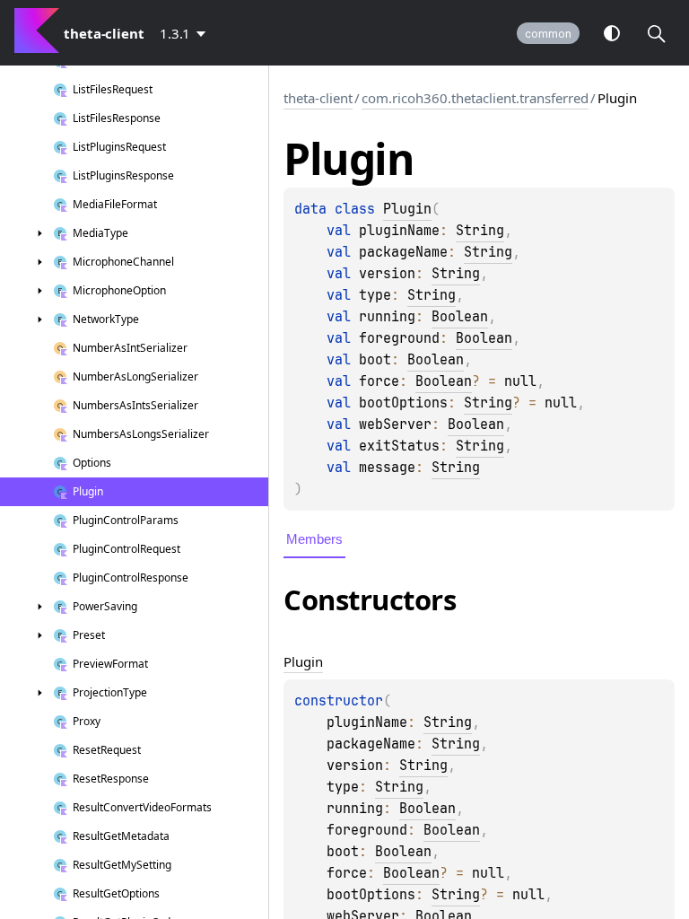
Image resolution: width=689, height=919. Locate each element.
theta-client (318, 98)
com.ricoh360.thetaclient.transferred (475, 98)
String (480, 231)
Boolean (460, 317)
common (548, 33)
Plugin (407, 209)
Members (314, 539)
